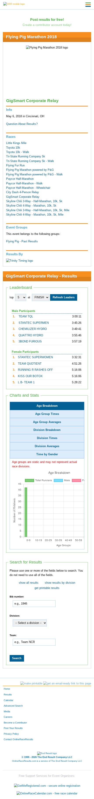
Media (7, 711)
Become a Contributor (15, 722)
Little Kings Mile (16, 143)
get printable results (47, 588)
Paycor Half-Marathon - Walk (24, 183)
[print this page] (31, 683)
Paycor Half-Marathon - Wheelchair (28, 187)
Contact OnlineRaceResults (18, 739)
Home (7, 688)
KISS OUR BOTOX (30, 376)
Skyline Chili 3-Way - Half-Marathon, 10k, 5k (34, 201)
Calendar (8, 700)
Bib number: (17, 596)
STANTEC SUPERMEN (34, 322)
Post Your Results (13, 728)
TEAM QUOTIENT (30, 363)
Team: (13, 635)
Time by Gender (47, 454)
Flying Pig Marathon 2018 (31, 36)
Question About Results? (22, 124)
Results (8, 694)
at (29, 297)
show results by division (60, 582)
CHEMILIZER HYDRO (33, 329)
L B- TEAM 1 (26, 382)
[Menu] (88, 5)
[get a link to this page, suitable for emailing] (67, 683)
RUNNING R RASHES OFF (35, 369)
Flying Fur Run (15, 165)
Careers (8, 717)
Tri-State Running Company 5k (25, 156)
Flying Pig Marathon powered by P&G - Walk (34, 174)
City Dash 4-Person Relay (22, 192)
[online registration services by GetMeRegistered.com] (47, 784)
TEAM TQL (26, 316)
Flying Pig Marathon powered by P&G (30, 169)
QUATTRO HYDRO (31, 335)
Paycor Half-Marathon (20, 178)
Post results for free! (47, 20)
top (12, 297)
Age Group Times (47, 414)
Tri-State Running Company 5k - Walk (30, 161)
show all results (28, 582)
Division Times (47, 438)
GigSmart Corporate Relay (22, 196)
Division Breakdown (47, 430)
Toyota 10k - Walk (17, 152)
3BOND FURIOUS (30, 341)
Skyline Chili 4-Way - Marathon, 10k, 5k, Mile (34, 214)
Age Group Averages (47, 422)
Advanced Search (13, 705)
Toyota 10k (13, 147)
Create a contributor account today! (47, 25)
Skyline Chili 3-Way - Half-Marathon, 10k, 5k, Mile (37, 210)
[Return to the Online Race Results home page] (14, 3)
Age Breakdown (47, 405)
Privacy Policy (11, 733)
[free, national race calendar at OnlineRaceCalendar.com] (47, 793)
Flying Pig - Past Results (22, 241)
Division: (15, 615)
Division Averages (47, 446)
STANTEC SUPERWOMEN (35, 357)
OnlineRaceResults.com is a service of (47, 761)
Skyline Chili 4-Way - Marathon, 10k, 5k (31, 205)
